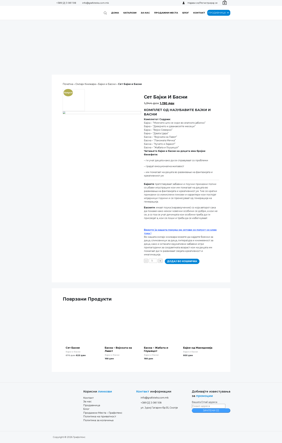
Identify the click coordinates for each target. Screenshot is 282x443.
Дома (115, 12)
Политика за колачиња (98, 420)
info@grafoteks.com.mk (95, 2)
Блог (185, 12)
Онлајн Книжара (85, 84)
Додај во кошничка (182, 261)
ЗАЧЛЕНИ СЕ (211, 410)
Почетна (68, 84)
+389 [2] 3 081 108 (66, 2)
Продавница (91, 405)
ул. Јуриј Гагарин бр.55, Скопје (159, 407)
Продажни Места (166, 12)
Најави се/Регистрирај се (203, 2)
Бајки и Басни (107, 84)
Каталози (129, 12)
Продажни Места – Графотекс (102, 412)
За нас (145, 12)
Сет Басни (73, 347)
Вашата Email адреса (204, 402)
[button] (217, 13)
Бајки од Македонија (197, 347)
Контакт (199, 12)
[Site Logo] (67, 13)
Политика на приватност (99, 416)
